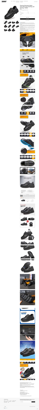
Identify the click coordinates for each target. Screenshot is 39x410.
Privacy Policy (13, 401)
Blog (8, 402)
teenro (31, 406)
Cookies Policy (9, 401)
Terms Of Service (5, 402)
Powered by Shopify (33, 406)
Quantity (21, 14)
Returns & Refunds (6, 401)
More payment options (27, 20)
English (5, 406)
